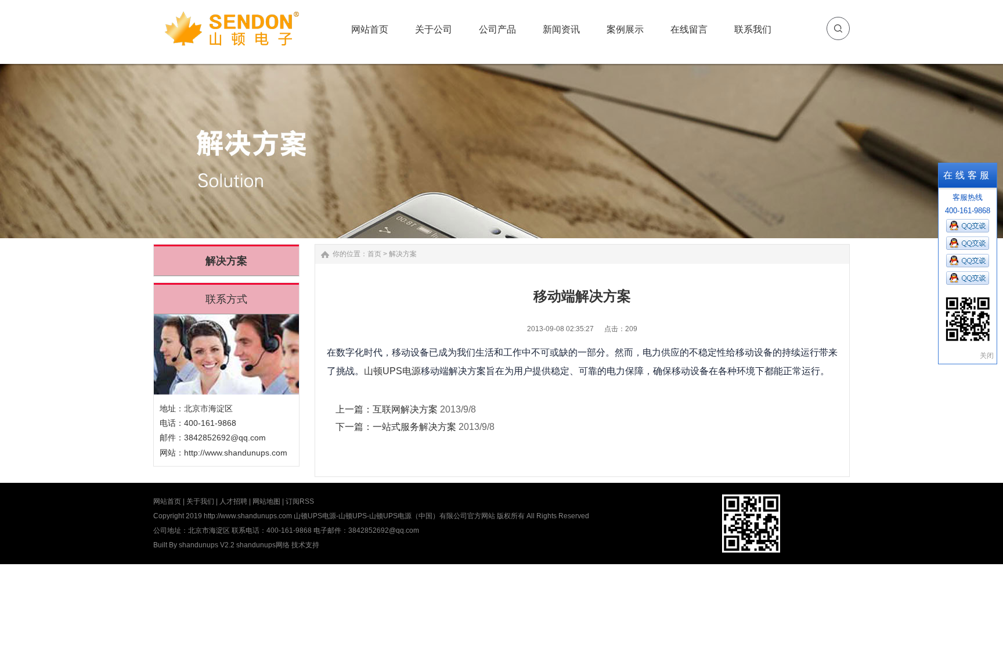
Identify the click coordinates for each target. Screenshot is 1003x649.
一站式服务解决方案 (414, 427)
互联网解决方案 (405, 409)
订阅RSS (300, 501)
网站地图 (266, 501)
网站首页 (167, 501)
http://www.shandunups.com (235, 452)
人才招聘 (233, 501)
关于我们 (200, 501)
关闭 (987, 356)
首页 (374, 254)
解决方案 (403, 254)
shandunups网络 (263, 545)
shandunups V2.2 (206, 545)
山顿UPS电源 (392, 371)
